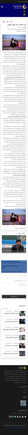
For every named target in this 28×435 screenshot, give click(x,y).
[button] (4, 246)
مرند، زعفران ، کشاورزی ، (20, 228)
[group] (14, 244)
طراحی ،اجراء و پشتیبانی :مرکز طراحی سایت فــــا (14, 427)
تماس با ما (25, 1)
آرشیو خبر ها (5, 308)
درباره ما (20, 1)
